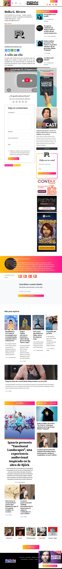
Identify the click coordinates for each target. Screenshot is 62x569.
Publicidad (27, 557)
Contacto (31, 559)
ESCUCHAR (46, 148)
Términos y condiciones (37, 557)
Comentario (11, 112)
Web (9, 144)
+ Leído (20, 3)
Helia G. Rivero (9, 165)
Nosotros (22, 557)
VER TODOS (53, 403)
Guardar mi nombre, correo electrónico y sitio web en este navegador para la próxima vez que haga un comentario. (20, 152)
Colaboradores (24, 559)
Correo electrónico (13, 138)
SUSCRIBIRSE (54, 1)
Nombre (10, 131)
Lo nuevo (25, 3)
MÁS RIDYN (31, 547)
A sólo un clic (14, 55)
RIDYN (9, 23)
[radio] (13, 102)
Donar (36, 559)
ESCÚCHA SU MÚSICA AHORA (49, 565)
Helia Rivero (17, 165)
